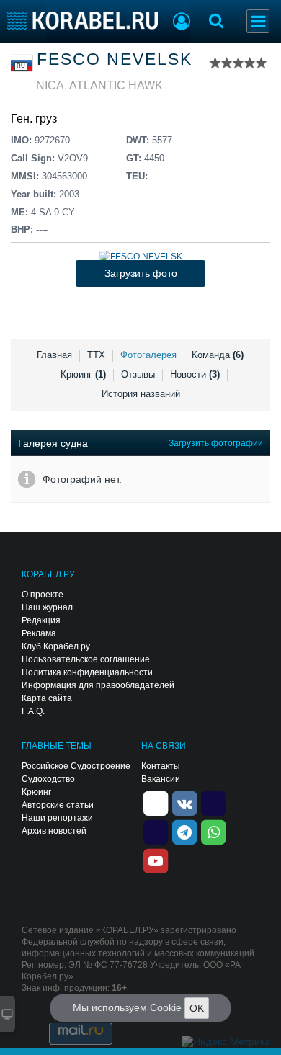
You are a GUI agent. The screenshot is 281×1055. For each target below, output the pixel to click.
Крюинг (83, 374)
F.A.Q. (33, 711)
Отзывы (138, 374)
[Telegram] (184, 832)
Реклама (39, 633)
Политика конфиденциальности (87, 672)
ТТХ (96, 355)
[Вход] (181, 23)
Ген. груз (34, 118)
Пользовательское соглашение (86, 659)
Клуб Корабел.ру (56, 646)
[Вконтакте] (184, 803)
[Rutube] (213, 803)
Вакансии (160, 779)
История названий (141, 393)
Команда (218, 355)
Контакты (160, 766)
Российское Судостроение (76, 766)
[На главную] (82, 21)
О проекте (42, 594)
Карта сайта (47, 698)
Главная (54, 355)
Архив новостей (54, 831)
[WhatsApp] (213, 832)
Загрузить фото (140, 273)
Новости (195, 374)
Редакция (41, 620)
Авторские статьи (58, 805)
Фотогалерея (148, 355)
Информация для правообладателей (98, 685)
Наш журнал (47, 607)
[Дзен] (155, 803)
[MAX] (155, 832)
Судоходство (48, 779)
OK (196, 1008)
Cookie (166, 1007)
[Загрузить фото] (140, 256)
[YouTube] (155, 860)
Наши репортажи (57, 818)
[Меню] (257, 21)
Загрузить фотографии (216, 443)
